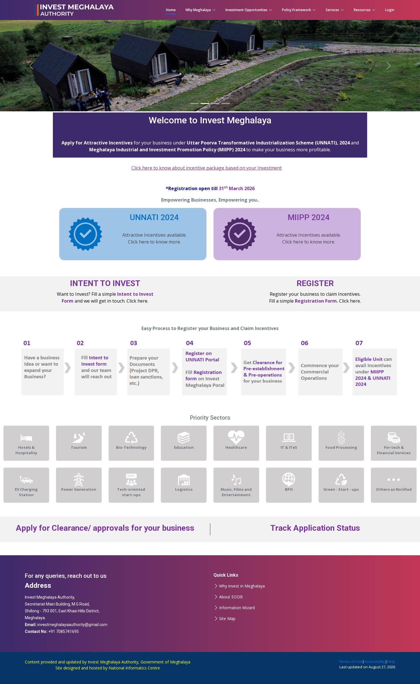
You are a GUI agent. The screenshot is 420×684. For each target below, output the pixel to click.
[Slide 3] (215, 103)
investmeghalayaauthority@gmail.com (72, 624)
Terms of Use (350, 661)
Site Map (227, 619)
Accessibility (374, 661)
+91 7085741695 (63, 631)
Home (171, 9)
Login (389, 9)
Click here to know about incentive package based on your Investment (206, 168)
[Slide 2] (205, 103)
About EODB (231, 597)
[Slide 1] (194, 103)
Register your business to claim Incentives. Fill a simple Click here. (315, 291)
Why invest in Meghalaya (242, 586)
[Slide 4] (225, 103)
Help (391, 661)
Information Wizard (237, 608)
